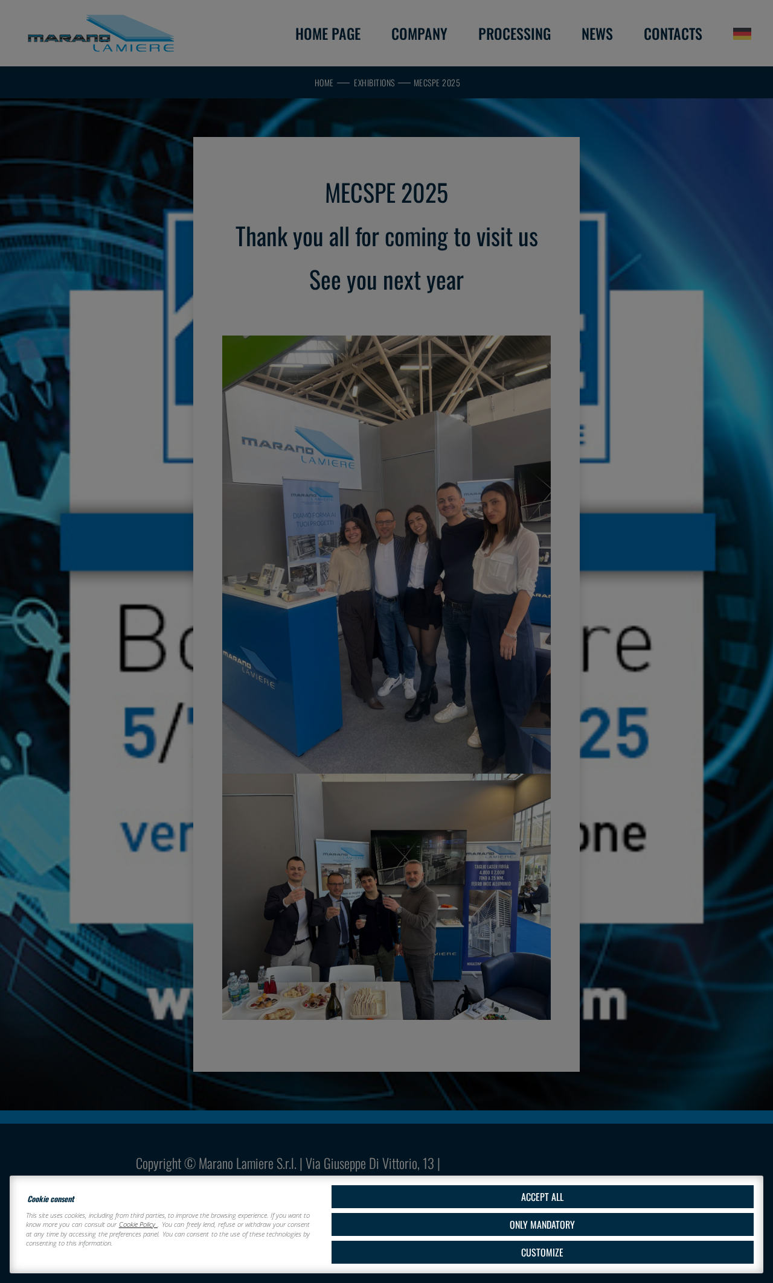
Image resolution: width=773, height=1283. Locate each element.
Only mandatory (542, 1224)
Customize (542, 1252)
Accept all (542, 1196)
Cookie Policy (138, 1224)
